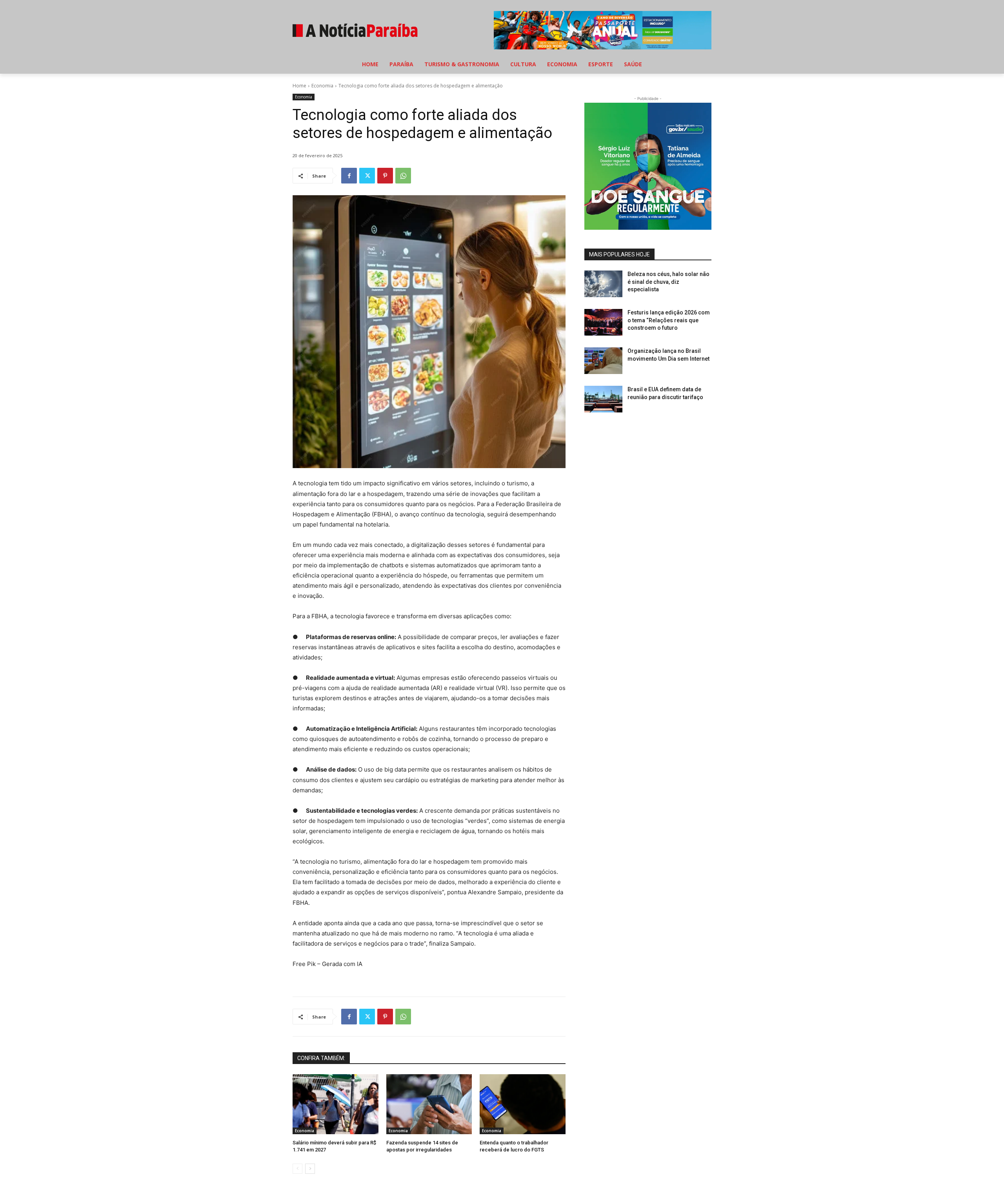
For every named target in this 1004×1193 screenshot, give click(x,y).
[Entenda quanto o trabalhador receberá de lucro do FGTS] (523, 1104)
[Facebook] (349, 175)
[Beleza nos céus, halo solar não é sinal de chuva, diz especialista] (603, 284)
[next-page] (310, 1169)
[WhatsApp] (403, 175)
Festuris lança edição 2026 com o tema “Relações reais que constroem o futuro (669, 320)
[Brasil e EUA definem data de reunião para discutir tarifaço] (603, 399)
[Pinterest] (385, 175)
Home (299, 85)
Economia (322, 85)
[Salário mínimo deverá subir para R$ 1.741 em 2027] (335, 1104)
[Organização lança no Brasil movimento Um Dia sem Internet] (603, 360)
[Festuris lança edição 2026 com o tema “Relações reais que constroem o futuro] (603, 322)
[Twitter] (367, 175)
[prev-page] (297, 1169)
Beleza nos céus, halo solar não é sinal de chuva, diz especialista (668, 281)
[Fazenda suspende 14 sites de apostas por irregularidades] (429, 1104)
